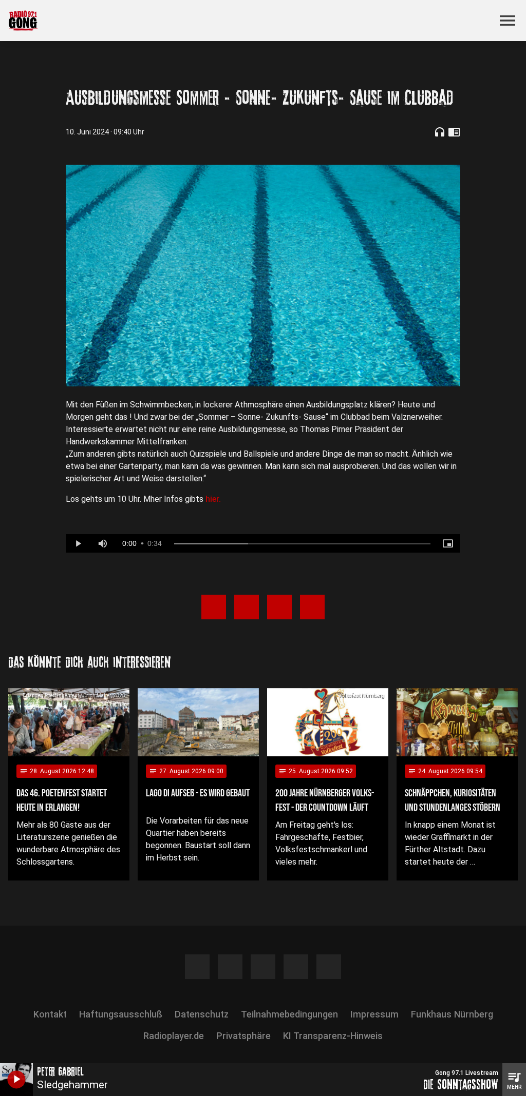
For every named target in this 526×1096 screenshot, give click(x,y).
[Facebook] (197, 966)
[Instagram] (230, 966)
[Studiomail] (328, 966)
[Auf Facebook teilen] (213, 607)
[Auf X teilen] (246, 607)
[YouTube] (263, 966)
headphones (440, 132)
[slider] (302, 544)
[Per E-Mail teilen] (312, 607)
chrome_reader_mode (454, 132)
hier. (213, 499)
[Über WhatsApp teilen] (279, 607)
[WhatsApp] (296, 966)
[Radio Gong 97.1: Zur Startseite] (250, 20)
